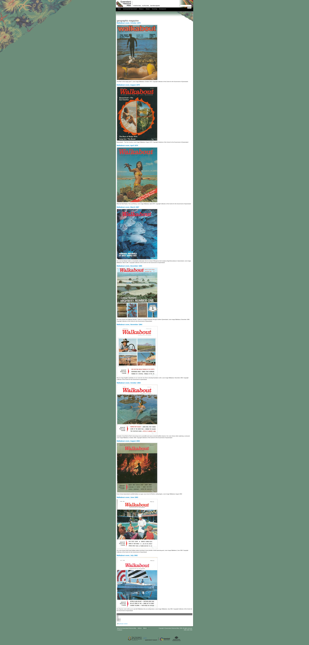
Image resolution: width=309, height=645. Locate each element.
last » (118, 620)
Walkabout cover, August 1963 (128, 441)
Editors (145, 628)
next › (118, 619)
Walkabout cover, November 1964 (129, 324)
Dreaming (154, 8)
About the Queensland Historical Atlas (126, 628)
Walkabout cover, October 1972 (129, 23)
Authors (140, 628)
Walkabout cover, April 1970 (127, 145)
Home (119, 8)
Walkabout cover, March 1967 (128, 207)
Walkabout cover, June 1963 (127, 497)
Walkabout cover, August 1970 (128, 85)
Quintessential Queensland (130, 8)
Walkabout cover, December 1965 (129, 266)
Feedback (119, 630)
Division (148, 8)
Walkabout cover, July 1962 (127, 555)
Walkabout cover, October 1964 (129, 383)
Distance (141, 8)
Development (162, 8)
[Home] (154, 7)
